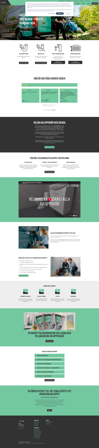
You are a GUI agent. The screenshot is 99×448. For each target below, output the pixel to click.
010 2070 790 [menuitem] (36, 421)
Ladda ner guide (75, 0)
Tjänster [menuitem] (47, 420)
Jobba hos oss (87, 0)
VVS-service (78, 3)
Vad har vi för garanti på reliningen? (45, 372)
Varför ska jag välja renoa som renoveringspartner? (49, 359)
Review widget (46, 109)
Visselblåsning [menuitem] (34, 443)
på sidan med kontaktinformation (54, 142)
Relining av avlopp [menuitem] (49, 421)
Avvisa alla (68, 13)
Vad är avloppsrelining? (42, 355)
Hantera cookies (41, 443)
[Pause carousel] (49, 106)
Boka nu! (49, 410)
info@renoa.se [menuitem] (36, 422)
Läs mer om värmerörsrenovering (75, 62)
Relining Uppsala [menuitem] (37, 435)
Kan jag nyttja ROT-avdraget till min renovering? (48, 368)
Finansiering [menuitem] (36, 424)
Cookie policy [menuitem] (28, 443)
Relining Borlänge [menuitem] (37, 429)
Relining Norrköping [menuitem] (37, 432)
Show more (44, 98)
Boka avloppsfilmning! (24, 31)
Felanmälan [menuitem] (36, 425)
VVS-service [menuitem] (48, 424)
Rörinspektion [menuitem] (48, 422)
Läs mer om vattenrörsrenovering (58, 62)
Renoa (83, 3)
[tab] (43, 105)
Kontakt (88, 3)
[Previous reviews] (20, 96)
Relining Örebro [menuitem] (37, 437)
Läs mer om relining (24, 62)
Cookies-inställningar (51, 13)
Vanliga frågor (81, 0)
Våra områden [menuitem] (36, 427)
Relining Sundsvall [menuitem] (37, 433)
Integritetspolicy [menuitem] (21, 443)
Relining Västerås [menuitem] (37, 436)
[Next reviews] (79, 96)
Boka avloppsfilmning (49, 147)
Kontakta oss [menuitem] (36, 420)
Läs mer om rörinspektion (41, 62)
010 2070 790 (96, 1)
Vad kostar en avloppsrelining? (44, 363)
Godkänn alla (60, 13)
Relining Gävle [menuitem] (36, 430)
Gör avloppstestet (68, 0)
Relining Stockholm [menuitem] (37, 431)
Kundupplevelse (61, 0)
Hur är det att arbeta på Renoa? (44, 376)
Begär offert (94, 3)
